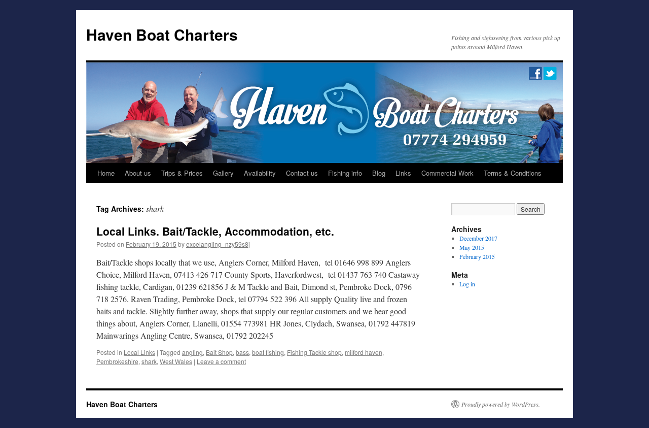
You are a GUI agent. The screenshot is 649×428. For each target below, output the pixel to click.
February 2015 (477, 256)
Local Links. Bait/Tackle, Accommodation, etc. (215, 231)
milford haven (363, 352)
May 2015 (471, 247)
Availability (260, 173)
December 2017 (478, 238)
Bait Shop (219, 352)
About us (138, 173)
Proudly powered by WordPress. (500, 404)
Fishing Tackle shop (314, 352)
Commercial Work (447, 173)
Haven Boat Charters (162, 34)
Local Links (139, 352)
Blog (378, 173)
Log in (467, 284)
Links (403, 173)
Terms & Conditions (513, 173)
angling (192, 352)
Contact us (302, 173)
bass (242, 352)
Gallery (223, 173)
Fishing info (345, 173)
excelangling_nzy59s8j (218, 244)
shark (149, 361)
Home (106, 173)
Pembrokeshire (117, 361)
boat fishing (268, 352)
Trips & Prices (182, 173)
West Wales (176, 361)
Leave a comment (221, 361)
